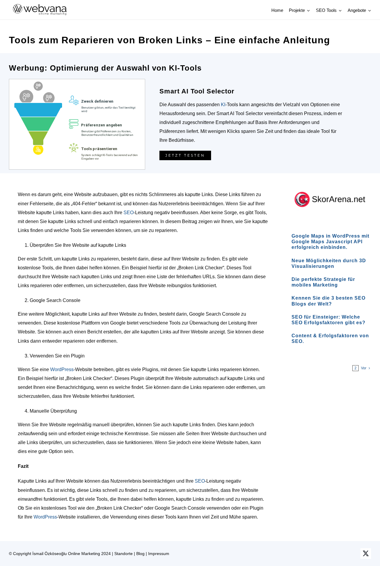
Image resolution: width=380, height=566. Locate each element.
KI (223, 104)
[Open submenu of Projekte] (307, 10)
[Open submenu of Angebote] (368, 10)
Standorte (123, 553)
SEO (129, 212)
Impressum (158, 553)
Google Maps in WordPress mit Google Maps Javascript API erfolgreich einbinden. (330, 241)
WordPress (62, 369)
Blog (140, 553)
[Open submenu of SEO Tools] (339, 10)
